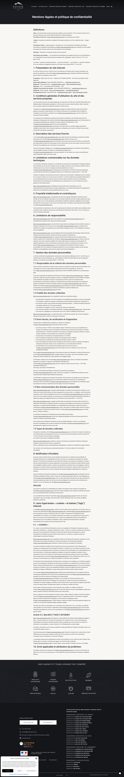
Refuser (19, 770)
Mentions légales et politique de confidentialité (19, 774)
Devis (108, 6)
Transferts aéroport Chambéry (95, 6)
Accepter (8, 770)
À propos (34, 6)
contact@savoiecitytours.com (72, 82)
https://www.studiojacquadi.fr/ (57, 90)
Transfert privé (73, 762)
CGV (67, 775)
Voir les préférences (31, 770)
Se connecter (53, 760)
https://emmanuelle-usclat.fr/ (74, 84)
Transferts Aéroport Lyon (76, 6)
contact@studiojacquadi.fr (72, 90)
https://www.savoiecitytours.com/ (55, 37)
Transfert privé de (78, 716)
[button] (36, 758)
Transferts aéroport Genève (58, 6)
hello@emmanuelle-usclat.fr (58, 84)
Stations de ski (42, 6)
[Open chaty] (120, 773)
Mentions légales (59, 775)
